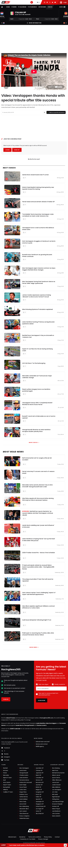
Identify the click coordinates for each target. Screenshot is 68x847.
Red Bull (5, 768)
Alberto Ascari (56, 775)
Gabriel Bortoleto (24, 818)
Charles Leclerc (42, 725)
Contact (57, 837)
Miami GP (38, 775)
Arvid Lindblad (23, 799)
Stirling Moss (55, 799)
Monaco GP (39, 780)
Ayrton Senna (56, 777)
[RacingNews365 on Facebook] (47, 2)
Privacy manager (43, 839)
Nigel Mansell (56, 796)
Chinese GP (39, 770)
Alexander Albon (24, 808)
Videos (50, 7)
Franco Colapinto (24, 816)
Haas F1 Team (7, 785)
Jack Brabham (56, 811)
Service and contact (42, 744)
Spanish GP (39, 799)
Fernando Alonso (24, 780)
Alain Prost (55, 770)
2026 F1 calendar (15, 728)
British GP (38, 787)
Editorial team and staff (43, 741)
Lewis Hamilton (41, 723)
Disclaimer (22, 837)
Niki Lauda (55, 794)
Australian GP (39, 768)
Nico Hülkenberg (24, 806)
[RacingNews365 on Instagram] (44, 2)
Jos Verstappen (56, 789)
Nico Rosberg (56, 768)
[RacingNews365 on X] (50, 2)
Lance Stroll (22, 804)
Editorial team (12, 837)
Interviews (42, 7)
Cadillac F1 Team (8, 792)
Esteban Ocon (23, 794)
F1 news (14, 7)
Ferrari (5, 773)
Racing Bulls (6, 787)
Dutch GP (38, 794)
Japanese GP (39, 773)
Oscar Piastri (23, 787)
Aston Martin (6, 782)
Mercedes (6, 775)
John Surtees (56, 813)
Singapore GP (40, 804)
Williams (5, 789)
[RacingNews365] (5, 2)
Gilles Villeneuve (56, 780)
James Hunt (55, 782)
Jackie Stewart (56, 785)
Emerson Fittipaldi (57, 804)
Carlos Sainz (22, 789)
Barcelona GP (40, 782)
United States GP (41, 806)
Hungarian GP (40, 792)
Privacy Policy (48, 837)
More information (35, 23)
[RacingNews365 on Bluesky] (52, 2)
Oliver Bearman (23, 813)
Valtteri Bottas (23, 796)
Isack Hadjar (22, 785)
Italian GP (38, 796)
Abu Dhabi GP (40, 813)
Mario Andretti (56, 816)
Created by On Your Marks (27, 839)
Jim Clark (54, 792)
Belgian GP (39, 789)
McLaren (5, 770)
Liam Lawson (23, 811)
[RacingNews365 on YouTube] (55, 2)
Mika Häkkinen (56, 787)
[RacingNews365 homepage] (2, 7)
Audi (4, 780)
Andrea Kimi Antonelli (25, 782)
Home (8, 7)
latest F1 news (10, 718)
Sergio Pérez (23, 792)
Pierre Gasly (22, 801)
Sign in (5, 699)
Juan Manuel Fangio (58, 801)
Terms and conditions (34, 837)
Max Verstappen (51, 723)
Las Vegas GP (39, 808)
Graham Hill (55, 806)
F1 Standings (32, 7)
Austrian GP (39, 785)
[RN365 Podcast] (31, 2)
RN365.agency (40, 746)
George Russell (29, 725)
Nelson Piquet (56, 808)
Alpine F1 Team (7, 777)
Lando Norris (20, 725)
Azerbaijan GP (40, 801)
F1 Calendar (22, 7)
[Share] (44, 112)
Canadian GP (39, 777)
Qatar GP (38, 811)
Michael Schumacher (58, 773)
